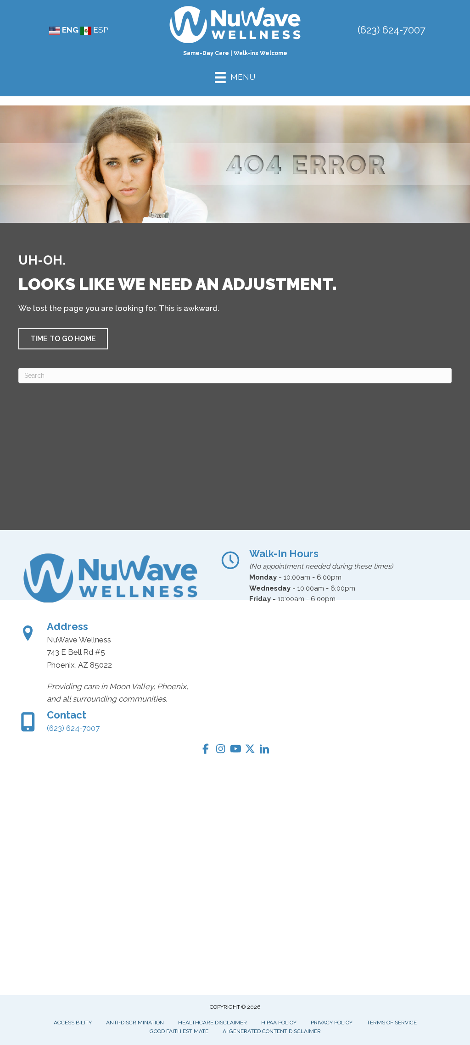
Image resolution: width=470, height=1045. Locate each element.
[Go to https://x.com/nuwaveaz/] (250, 750)
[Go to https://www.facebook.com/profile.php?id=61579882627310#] (206, 750)
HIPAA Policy (279, 1022)
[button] (63, 338)
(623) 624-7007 (391, 30)
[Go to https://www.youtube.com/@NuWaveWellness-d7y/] (235, 750)
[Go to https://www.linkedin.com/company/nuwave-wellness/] (264, 750)
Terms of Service (392, 1022)
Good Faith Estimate (179, 1031)
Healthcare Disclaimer (212, 1022)
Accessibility (73, 1022)
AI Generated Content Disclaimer (272, 1031)
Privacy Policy (331, 1022)
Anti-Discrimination (135, 1022)
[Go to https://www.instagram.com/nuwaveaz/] (220, 750)
